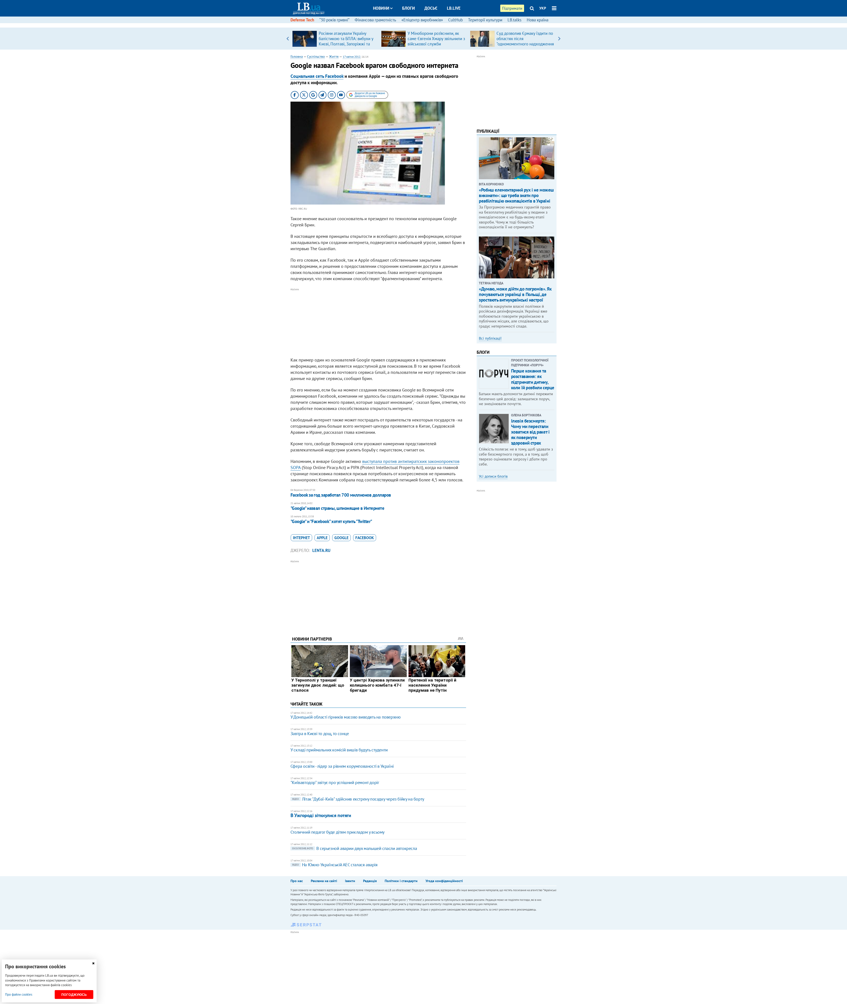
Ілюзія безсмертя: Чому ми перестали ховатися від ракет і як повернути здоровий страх (530, 432)
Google (341, 537)
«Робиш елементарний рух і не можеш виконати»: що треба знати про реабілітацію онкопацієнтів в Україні (516, 195)
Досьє (430, 8)
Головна (296, 56)
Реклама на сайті (324, 881)
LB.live (454, 8)
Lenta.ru (321, 550)
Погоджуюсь (74, 995)
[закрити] (93, 963)
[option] (334, 39)
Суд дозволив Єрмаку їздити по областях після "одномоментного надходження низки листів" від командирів (525, 41)
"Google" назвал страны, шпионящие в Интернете (337, 508)
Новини (381, 8)
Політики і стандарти (401, 881)
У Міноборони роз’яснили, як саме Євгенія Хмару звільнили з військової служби (436, 39)
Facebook (364, 537)
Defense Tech (302, 19)
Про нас (296, 881)
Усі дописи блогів (493, 476)
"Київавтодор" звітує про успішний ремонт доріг (334, 782)
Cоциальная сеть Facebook (316, 76)
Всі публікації (490, 338)
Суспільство (316, 56)
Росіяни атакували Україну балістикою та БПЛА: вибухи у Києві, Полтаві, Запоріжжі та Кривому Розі (346, 41)
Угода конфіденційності (444, 881)
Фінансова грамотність (375, 19)
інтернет (301, 537)
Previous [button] (287, 39)
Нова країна (537, 19)
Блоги (408, 8)
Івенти (350, 881)
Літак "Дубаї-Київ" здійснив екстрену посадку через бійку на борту (358, 799)
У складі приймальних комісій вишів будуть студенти (339, 750)
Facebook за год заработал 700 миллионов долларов (340, 495)
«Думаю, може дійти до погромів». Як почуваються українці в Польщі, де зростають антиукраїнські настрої (515, 294)
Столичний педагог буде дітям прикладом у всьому (337, 832)
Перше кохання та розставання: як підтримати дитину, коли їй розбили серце (532, 379)
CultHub (455, 19)
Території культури (485, 19)
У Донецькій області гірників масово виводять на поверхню (345, 717)
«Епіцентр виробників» (422, 19)
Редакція (370, 881)
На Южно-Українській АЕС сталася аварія (335, 865)
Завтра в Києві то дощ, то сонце (319, 733)
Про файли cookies (18, 994)
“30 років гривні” (334, 19)
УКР (542, 8)
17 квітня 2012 (351, 57)
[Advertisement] (378, 323)
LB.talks (514, 19)
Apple (322, 537)
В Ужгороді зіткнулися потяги (320, 815)
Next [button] (559, 39)
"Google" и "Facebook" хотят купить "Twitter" (331, 521)
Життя (334, 56)
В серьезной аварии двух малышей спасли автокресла (354, 848)
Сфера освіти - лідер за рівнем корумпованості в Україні (342, 766)
